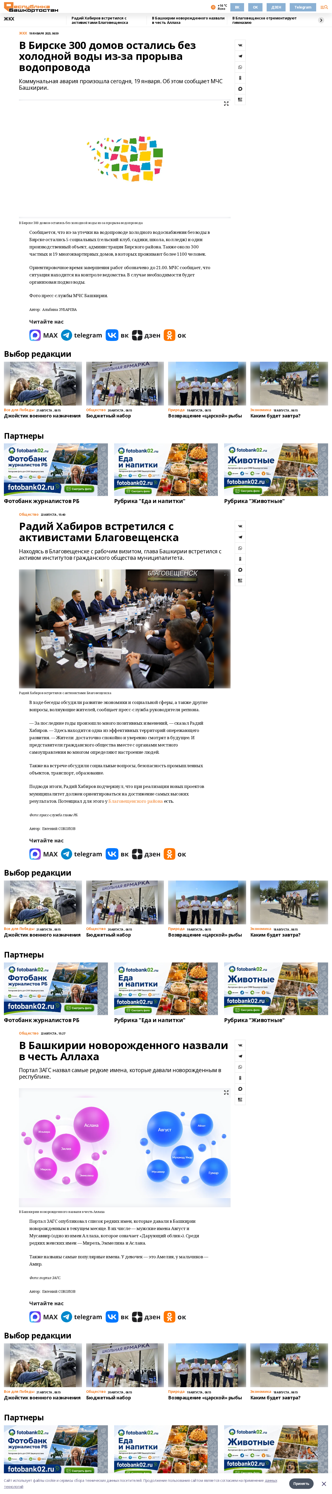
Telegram (303, 7)
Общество (29, 514)
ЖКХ (9, 19)
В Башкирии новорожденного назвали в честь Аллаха (188, 20)
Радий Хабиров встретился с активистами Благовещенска (100, 20)
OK (255, 7)
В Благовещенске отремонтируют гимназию (264, 20)
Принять (301, 1483)
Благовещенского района (135, 801)
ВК (237, 7)
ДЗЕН (276, 7)
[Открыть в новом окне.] (43, 335)
